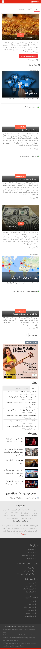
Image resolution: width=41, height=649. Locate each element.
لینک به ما (30, 558)
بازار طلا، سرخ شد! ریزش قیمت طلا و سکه (24, 314)
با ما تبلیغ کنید (30, 93)
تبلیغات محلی (29, 591)
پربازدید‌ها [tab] (34, 388)
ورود (32, 601)
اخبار (34, 382)
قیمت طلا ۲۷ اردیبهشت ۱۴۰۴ (28, 179)
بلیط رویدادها (30, 585)
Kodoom (6, 634)
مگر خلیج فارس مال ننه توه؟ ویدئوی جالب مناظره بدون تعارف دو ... (13, 484)
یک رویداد (31, 567)
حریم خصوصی (29, 613)
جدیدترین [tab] (19, 388)
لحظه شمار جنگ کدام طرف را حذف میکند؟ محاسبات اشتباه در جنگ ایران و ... (13, 452)
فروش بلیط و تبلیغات (27, 555)
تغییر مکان (30, 610)
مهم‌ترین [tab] (22, 8)
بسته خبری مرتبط (33, 335)
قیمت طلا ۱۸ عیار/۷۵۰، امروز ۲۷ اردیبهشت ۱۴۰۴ (22, 37)
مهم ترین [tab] (26, 388)
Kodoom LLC (12, 626)
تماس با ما (30, 552)
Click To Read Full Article (28, 56)
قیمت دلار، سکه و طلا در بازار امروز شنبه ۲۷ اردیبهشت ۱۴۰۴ (21, 227)
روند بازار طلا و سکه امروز (29, 129)
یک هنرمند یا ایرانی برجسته (25, 573)
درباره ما (31, 549)
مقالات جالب (31, 433)
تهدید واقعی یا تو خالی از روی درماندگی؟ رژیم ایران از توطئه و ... (14, 441)
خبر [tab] (36, 8)
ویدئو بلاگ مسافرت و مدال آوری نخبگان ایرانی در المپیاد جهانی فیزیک (13, 473)
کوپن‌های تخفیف (28, 588)
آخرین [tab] (30, 8)
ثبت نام (31, 604)
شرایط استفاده (29, 616)
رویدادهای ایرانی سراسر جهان (24, 277)
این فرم (22, 533)
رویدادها (31, 582)
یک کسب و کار (29, 570)
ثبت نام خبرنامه (29, 607)
